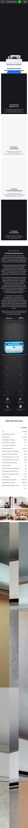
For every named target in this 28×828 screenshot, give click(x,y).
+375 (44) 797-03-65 (11, 1)
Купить (25, 488)
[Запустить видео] (14, 347)
